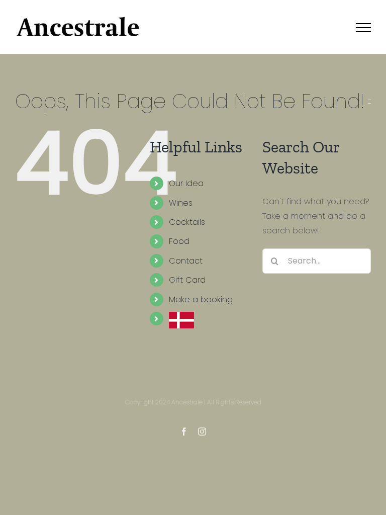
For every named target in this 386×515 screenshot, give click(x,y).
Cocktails (187, 222)
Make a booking (201, 299)
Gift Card (187, 280)
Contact (186, 261)
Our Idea (186, 183)
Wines (180, 203)
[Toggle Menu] (363, 27)
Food (179, 241)
